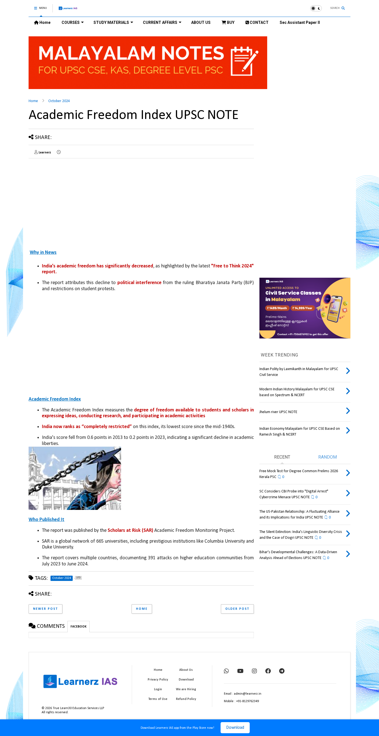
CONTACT (259, 22)
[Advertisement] (75, 201)
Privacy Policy (158, 679)
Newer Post (45, 609)
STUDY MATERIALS (111, 22)
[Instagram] (254, 671)
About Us (186, 670)
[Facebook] (268, 671)
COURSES (71, 22)
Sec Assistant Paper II (300, 22)
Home (44, 22)
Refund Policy (186, 699)
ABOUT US (201, 22)
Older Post (237, 609)
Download (235, 727)
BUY (230, 22)
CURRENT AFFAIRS (160, 22)
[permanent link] (58, 152)
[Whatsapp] (226, 671)
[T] (281, 671)
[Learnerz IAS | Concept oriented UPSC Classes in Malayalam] (68, 10)
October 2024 (59, 101)
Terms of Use (157, 699)
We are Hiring (186, 689)
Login (158, 689)
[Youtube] (240, 671)
